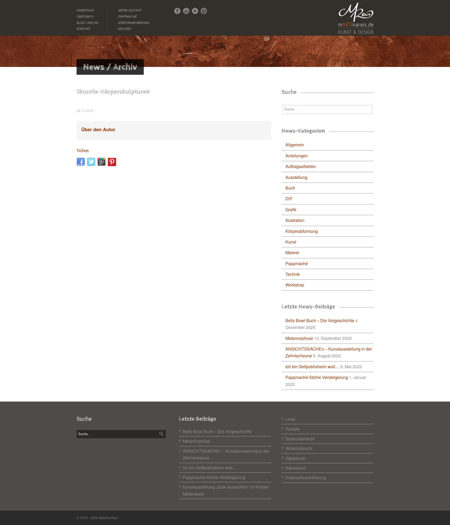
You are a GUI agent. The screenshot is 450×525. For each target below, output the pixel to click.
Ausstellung (296, 177)
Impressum (295, 468)
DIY (288, 199)
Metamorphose (299, 338)
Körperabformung (133, 23)
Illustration (294, 220)
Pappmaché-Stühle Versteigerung (316, 377)
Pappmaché (127, 16)
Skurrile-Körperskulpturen (113, 91)
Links (290, 419)
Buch (290, 188)
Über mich (85, 16)
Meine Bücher (129, 10)
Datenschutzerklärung (305, 477)
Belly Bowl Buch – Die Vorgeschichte (319, 320)
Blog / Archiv (87, 23)
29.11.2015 (85, 110)
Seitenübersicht (299, 439)
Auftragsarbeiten (300, 166)
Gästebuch (295, 458)
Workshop (294, 285)
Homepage (85, 10)
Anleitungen (296, 156)
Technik (292, 274)
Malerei (124, 29)
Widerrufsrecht (298, 448)
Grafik (290, 210)
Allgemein (294, 145)
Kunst (290, 242)
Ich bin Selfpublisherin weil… (312, 367)
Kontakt (84, 29)
